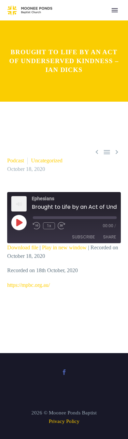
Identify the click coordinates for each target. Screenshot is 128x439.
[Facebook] (64, 372)
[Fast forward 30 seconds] (61, 226)
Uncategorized (46, 160)
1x (49, 225)
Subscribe (83, 237)
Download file (22, 247)
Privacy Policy (64, 421)
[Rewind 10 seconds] (36, 226)
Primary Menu (115, 10)
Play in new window (64, 247)
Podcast (15, 160)
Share (109, 237)
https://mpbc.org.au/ (28, 285)
